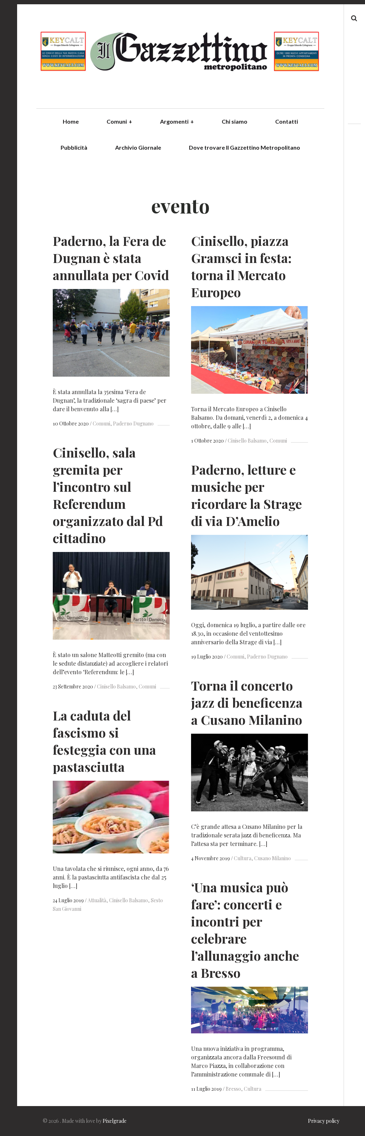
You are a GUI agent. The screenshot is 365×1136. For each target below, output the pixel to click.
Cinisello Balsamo (247, 440)
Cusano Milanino (272, 858)
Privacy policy (323, 1120)
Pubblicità (74, 147)
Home (71, 121)
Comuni (119, 121)
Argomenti (177, 121)
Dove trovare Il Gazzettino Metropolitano (244, 147)
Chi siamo (234, 121)
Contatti (286, 121)
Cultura (242, 858)
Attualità (97, 900)
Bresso (233, 1088)
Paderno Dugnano (133, 423)
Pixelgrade (115, 1120)
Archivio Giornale (138, 147)
